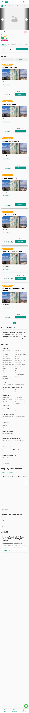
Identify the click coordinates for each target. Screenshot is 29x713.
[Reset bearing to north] (26, 485)
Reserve (20, 94)
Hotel (6, 6)
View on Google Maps (7, 472)
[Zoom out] (26, 483)
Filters (8, 60)
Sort (22, 60)
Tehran (13, 6)
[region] (14, 495)
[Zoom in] (26, 481)
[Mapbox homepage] (5, 510)
